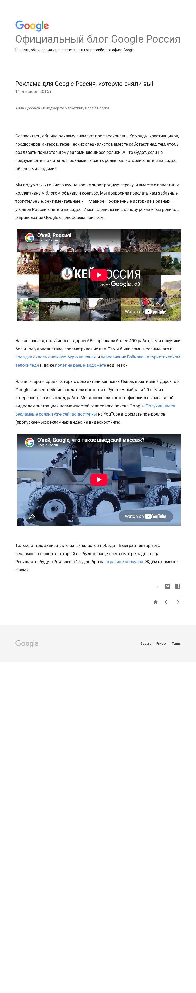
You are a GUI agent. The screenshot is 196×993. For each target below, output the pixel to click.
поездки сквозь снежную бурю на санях (55, 357)
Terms (176, 643)
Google (146, 643)
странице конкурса (124, 561)
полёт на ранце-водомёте (80, 365)
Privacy (161, 643)
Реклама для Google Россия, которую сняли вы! (84, 83)
